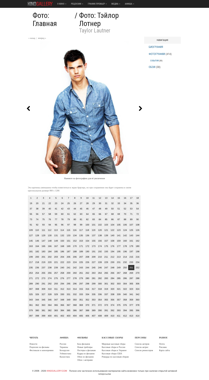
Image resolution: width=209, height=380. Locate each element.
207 (81, 257)
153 (81, 241)
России (63, 344)
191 (93, 251)
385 (68, 310)
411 (118, 316)
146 (37, 241)
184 (50, 251)
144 (137, 235)
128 (37, 235)
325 (31, 294)
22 (50, 203)
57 (43, 214)
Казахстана (65, 357)
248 (112, 267)
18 (137, 198)
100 (87, 225)
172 (87, 246)
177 (119, 246)
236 (37, 267)
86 (112, 219)
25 (68, 203)
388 (87, 310)
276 (62, 278)
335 (93, 294)
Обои (152, 67)
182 (37, 251)
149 (56, 241)
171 (81, 246)
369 (81, 305)
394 (125, 310)
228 (100, 262)
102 (100, 225)
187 (68, 251)
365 (56, 305)
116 (75, 230)
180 (137, 246)
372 (100, 305)
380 (37, 310)
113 (56, 230)
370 (87, 305)
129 (43, 235)
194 (112, 251)
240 (62, 267)
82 (87, 219)
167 (56, 246)
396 (137, 310)
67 (106, 214)
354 (100, 299)
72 (137, 214)
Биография (156, 47)
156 (100, 241)
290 (37, 283)
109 (31, 230)
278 (75, 278)
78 (62, 219)
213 (119, 257)
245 (93, 267)
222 (62, 262)
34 (125, 203)
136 (87, 235)
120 (100, 230)
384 (62, 310)
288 (137, 278)
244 (87, 267)
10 (87, 198)
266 (112, 273)
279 (81, 278)
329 (56, 294)
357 (119, 299)
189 (81, 251)
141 (119, 235)
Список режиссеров (144, 350)
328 (50, 294)
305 (131, 283)
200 (37, 257)
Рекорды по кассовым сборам (115, 357)
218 (37, 262)
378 (137, 305)
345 (43, 299)
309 (43, 289)
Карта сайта (164, 350)
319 (106, 289)
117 (81, 230)
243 (81, 267)
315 (81, 289)
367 (68, 305)
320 (112, 289)
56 (37, 214)
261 (81, 273)
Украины (64, 347)
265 (106, 273)
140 (112, 235)
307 (31, 289)
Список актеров (142, 344)
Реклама (163, 347)
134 (75, 235)
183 (43, 251)
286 (125, 278)
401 (56, 316)
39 (43, 208)
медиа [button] (115, 4)
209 (93, 257)
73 (31, 219)
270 (137, 273)
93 (43, 225)
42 (62, 208)
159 (119, 241)
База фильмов (83, 344)
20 (37, 203)
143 (131, 235)
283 (106, 278)
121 (106, 230)
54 (137, 208)
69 (119, 214)
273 (43, 278)
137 (93, 235)
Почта (162, 344)
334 (87, 294)
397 (31, 316)
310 (50, 289)
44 (75, 208)
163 (31, 246)
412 (125, 316)
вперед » (42, 38)
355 (106, 299)
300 (100, 283)
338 (112, 294)
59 (56, 214)
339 (119, 294)
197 (131, 251)
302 (112, 283)
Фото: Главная (45, 19)
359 (131, 299)
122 (112, 230)
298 (87, 283)
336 (100, 294)
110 (37, 230)
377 (131, 305)
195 (119, 251)
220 (50, 262)
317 (93, 289)
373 (106, 305)
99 (81, 225)
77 (56, 219)
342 (137, 294)
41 (56, 208)
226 (87, 262)
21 (43, 203)
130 (50, 235)
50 (112, 208)
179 (131, 246)
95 (56, 225)
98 (75, 225)
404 (75, 316)
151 (68, 241)
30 (100, 203)
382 (50, 310)
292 (50, 283)
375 (119, 305)
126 (137, 230)
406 (87, 316)
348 (62, 299)
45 (81, 208)
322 (125, 289)
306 (137, 283)
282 (100, 278)
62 (75, 214)
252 (137, 267)
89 (131, 219)
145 (31, 241)
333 (81, 294)
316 (87, 289)
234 (137, 262)
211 (106, 257)
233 (131, 262)
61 (68, 214)
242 (75, 267)
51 (119, 208)
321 (119, 289)
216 (137, 257)
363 (43, 305)
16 (125, 198)
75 (43, 219)
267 (119, 273)
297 (81, 283)
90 (137, 219)
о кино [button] (61, 4)
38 (37, 208)
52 (125, 208)
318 (100, 289)
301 (106, 283)
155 (93, 241)
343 (31, 299)
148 (50, 241)
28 (87, 203)
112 (49, 230)
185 (56, 251)
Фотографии (157, 54)
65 (93, 214)
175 (106, 246)
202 (50, 257)
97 (68, 225)
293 (56, 283)
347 (56, 299)
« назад (31, 38)
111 (43, 230)
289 (31, 283)
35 (131, 203)
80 (75, 219)
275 (56, 278)
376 (125, 305)
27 (81, 203)
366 (62, 305)
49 (106, 208)
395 (131, 310)
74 (37, 219)
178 (125, 246)
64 (87, 214)
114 (62, 230)
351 (81, 299)
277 (68, 278)
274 (50, 278)
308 (37, 289)
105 (119, 225)
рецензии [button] (76, 4)
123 (119, 230)
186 (62, 251)
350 (75, 299)
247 (106, 267)
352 (87, 299)
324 (137, 289)
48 (100, 208)
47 (93, 208)
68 (112, 214)
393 (119, 310)
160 (125, 241)
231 (119, 262)
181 (31, 251)
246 (100, 267)
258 (62, 273)
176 (112, 246)
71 (131, 214)
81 (81, 219)
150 (62, 241)
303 (119, 283)
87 (119, 219)
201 (43, 257)
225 (81, 262)
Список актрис (141, 347)
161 (131, 241)
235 (31, 267)
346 (50, 299)
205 (68, 257)
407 (93, 316)
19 (31, 203)
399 (43, 316)
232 (125, 262)
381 (43, 310)
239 (56, 267)
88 (125, 219)
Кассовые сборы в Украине (114, 350)
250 (125, 267)
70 (125, 214)
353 (93, 299)
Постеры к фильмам (86, 350)
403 (68, 316)
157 (106, 241)
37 (31, 208)
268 (125, 273)
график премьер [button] (96, 4)
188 (75, 251)
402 (62, 316)
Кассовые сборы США (112, 353)
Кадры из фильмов (86, 353)
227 (93, 262)
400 (50, 316)
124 (125, 230)
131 (56, 235)
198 (137, 251)
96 (62, 225)
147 (43, 241)
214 (125, 257)
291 (43, 283)
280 (87, 278)
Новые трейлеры (84, 347)
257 (56, 273)
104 (112, 225)
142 (125, 235)
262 (87, 273)
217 (31, 262)
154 (87, 241)
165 (43, 246)
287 (131, 278)
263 (93, 273)
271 (31, 278)
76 (50, 219)
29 (93, 203)
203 (56, 257)
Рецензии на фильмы (39, 347)
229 (106, 262)
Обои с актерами (85, 360)
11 (93, 198)
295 (68, 283)
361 (31, 305)
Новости (33, 344)
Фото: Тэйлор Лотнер (99, 19)
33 (119, 203)
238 (50, 267)
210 (100, 257)
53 (131, 208)
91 (31, 225)
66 (100, 214)
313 (68, 289)
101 (93, 225)
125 (131, 230)
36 (137, 203)
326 (37, 294)
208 (87, 257)
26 (75, 203)
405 (81, 316)
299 (93, 283)
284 (112, 278)
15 (119, 198)
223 (68, 262)
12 (100, 198)
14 (112, 198)
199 (31, 257)
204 (62, 257)
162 (137, 241)
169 (68, 246)
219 (43, 262)
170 (75, 246)
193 (106, 251)
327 (43, 294)
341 (131, 294)
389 (93, 310)
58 (50, 214)
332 (75, 294)
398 (37, 316)
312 (62, 289)
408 (100, 316)
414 (137, 316)
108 (137, 225)
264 (100, 273)
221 (56, 262)
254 (37, 273)
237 (43, 267)
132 (62, 235)
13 (106, 198)
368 (75, 305)
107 (131, 225)
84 (100, 219)
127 (31, 235)
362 (37, 305)
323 (131, 289)
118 (87, 230)
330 (62, 294)
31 (106, 203)
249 (119, 267)
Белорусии (64, 350)
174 (100, 246)
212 (112, 257)
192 (100, 251)
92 (37, 225)
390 (100, 310)
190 (87, 251)
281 (93, 278)
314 (75, 289)
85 (106, 219)
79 (68, 219)
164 (37, 246)
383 (56, 310)
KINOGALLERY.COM (57, 371)
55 (31, 214)
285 (119, 278)
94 (50, 225)
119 (93, 230)
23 (56, 203)
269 (131, 273)
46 (87, 208)
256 (50, 273)
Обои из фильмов (85, 357)
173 (93, 246)
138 (100, 235)
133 (68, 235)
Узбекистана (65, 353)
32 (112, 203)
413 (131, 316)
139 (106, 235)
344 (37, 299)
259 (68, 273)
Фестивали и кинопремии (42, 350)
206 (75, 257)
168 (62, 246)
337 (106, 294)
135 (81, 235)
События (154, 61)
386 (75, 310)
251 (131, 267)
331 (68, 294)
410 (112, 316)
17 (131, 198)
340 (125, 294)
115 (68, 230)
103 (106, 225)
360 (137, 299)
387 (81, 310)
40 (50, 208)
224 (75, 262)
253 (31, 273)
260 (75, 273)
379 (31, 310)
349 (68, 299)
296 (75, 283)
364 (50, 305)
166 (50, 246)
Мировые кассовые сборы (113, 344)
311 (56, 289)
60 (62, 214)
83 (93, 219)
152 (75, 241)
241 (68, 267)
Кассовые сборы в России (113, 347)
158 (112, 241)
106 (125, 225)
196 (125, 251)
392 (112, 310)
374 (112, 305)
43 (68, 208)
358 (125, 299)
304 (125, 283)
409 (106, 316)
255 (43, 273)
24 (62, 203)
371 (93, 305)
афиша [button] (129, 4)
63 (81, 214)
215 (131, 257)
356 (112, 299)
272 (37, 278)
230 (112, 262)
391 (106, 310)
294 (62, 283)
